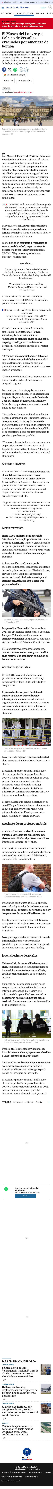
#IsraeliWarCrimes (26, 511)
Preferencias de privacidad (10, 1481)
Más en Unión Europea (19, 1361)
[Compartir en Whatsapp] (15, 70)
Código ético (5, 1477)
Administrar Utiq (30, 1477)
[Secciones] (2, 7)
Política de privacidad (19, 1472)
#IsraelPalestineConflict (38, 505)
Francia (39, 1102)
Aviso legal (5, 1472)
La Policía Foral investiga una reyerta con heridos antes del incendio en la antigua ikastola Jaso (24, 25)
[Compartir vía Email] (26, 70)
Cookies (48, 1472)
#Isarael (23, 508)
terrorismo (18, 1102)
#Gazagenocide (35, 508)
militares (29, 1102)
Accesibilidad (17, 1477)
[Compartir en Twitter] (10, 70)
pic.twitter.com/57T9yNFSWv (32, 316)
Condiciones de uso (36, 1472)
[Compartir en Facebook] (4, 70)
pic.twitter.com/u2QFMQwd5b (26, 514)
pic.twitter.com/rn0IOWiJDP (31, 213)
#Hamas (15, 508)
